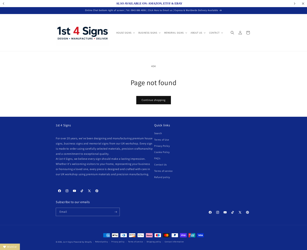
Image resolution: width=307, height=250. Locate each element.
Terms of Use (161, 139)
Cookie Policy (162, 152)
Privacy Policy (162, 145)
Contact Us (160, 164)
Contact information (174, 241)
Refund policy (162, 177)
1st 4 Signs (68, 242)
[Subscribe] (116, 212)
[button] (125, 32)
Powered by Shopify (83, 242)
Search (158, 133)
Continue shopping (154, 100)
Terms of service (163, 171)
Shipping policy (154, 241)
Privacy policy (118, 241)
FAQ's (157, 158)
